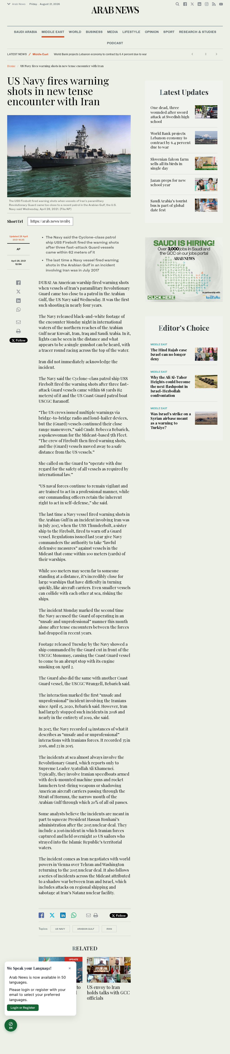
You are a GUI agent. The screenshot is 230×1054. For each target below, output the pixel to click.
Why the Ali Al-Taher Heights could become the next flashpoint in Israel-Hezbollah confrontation (170, 386)
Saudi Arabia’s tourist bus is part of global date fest (168, 205)
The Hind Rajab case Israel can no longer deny (168, 354)
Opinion (152, 32)
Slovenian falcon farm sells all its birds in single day (85, 54)
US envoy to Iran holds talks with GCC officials (108, 992)
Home (11, 66)
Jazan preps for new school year (168, 182)
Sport (169, 32)
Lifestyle (131, 32)
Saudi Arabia (25, 32)
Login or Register (23, 1007)
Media (112, 32)
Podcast (115, 43)
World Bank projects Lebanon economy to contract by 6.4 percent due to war (170, 140)
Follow (20, 340)
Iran (109, 928)
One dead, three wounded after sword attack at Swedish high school (169, 114)
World (75, 32)
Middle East (53, 32)
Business (94, 32)
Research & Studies (197, 32)
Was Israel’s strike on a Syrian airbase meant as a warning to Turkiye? (170, 420)
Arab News (18, 4)
